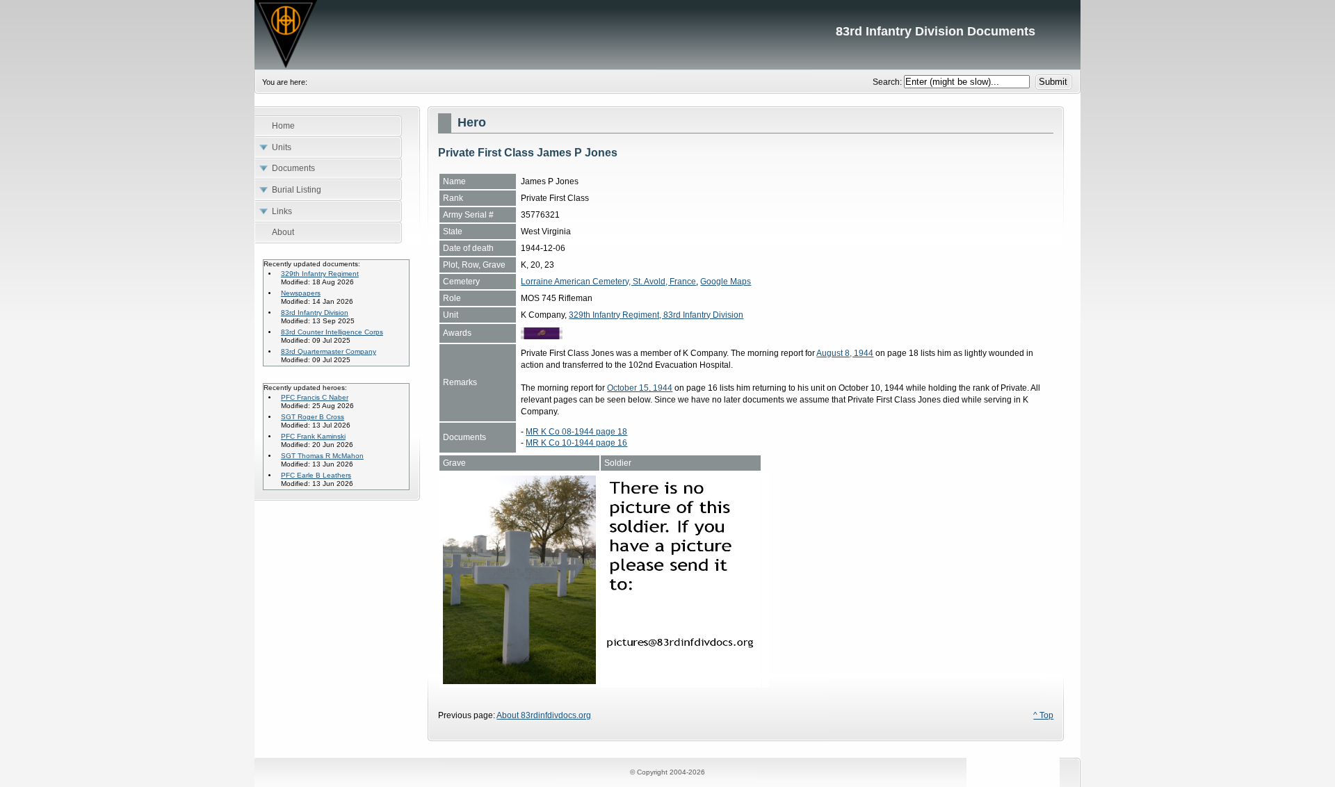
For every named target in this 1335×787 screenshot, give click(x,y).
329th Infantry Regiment (320, 273)
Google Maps (725, 281)
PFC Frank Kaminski (313, 436)
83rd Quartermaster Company (328, 351)
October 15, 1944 (639, 388)
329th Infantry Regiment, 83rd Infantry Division (656, 315)
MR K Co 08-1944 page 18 (576, 432)
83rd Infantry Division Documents (667, 35)
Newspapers (301, 293)
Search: (888, 82)
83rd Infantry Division (314, 312)
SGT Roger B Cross (312, 417)
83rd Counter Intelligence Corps (332, 332)
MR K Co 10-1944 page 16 (576, 443)
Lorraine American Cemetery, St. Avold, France (608, 281)
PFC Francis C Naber (314, 397)
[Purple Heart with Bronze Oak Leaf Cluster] (542, 336)
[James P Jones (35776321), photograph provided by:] (680, 681)
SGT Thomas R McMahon (322, 456)
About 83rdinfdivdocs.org (543, 715)
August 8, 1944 (844, 353)
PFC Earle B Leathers (316, 475)
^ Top (1043, 715)
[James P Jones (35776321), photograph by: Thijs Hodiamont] (519, 681)
